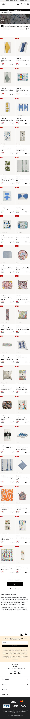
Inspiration (4, 689)
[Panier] (24, 4)
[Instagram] (15, 672)
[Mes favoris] (21, 4)
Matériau (25, 26)
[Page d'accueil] (3, 4)
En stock (7, 26)
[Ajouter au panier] (13, 64)
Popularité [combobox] (21, 29)
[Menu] (28, 4)
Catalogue (4, 684)
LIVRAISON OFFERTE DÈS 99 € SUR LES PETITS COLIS (16, 0)
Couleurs (19, 26)
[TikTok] (19, 672)
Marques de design (5, 12)
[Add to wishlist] (11, 64)
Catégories (13, 26)
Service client (5, 679)
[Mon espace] (18, 4)
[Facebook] (11, 672)
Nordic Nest (5, 694)
